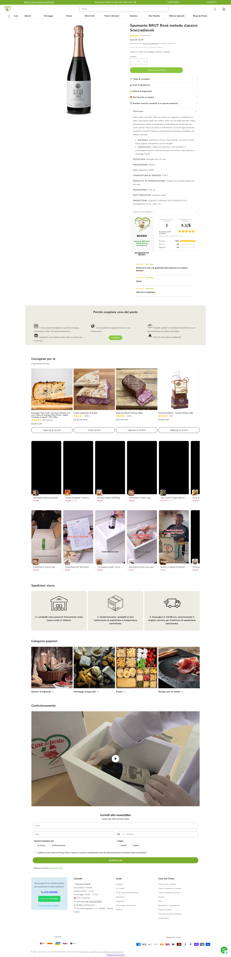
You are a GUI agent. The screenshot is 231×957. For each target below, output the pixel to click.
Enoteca (134, 16)
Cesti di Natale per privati (169, 893)
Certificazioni (163, 918)
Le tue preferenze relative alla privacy (111, 952)
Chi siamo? (120, 888)
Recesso (119, 910)
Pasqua (161, 897)
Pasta (69, 16)
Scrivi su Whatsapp (49, 898)
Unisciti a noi (115, 860)
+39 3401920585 (93, 901)
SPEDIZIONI (173, 2)
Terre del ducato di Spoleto (169, 914)
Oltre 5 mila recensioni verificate (39, 2)
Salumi (28, 16)
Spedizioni (120, 897)
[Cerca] (165, 9)
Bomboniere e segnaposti (169, 905)
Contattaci (115, 338)
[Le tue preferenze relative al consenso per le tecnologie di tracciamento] (227, 952)
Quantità (133, 56)
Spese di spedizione (150, 43)
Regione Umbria (164, 910)
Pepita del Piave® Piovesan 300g (129, 413)
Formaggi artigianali (85, 691)
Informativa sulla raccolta (115, 955)
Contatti (119, 884)
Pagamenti (120, 901)
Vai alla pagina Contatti (48, 906)
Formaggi (48, 16)
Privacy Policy (84, 952)
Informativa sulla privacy (126, 905)
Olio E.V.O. (90, 16)
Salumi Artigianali (41, 691)
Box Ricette (154, 16)
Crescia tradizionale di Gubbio (85, 413)
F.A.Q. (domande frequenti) (127, 893)
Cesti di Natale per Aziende (169, 888)
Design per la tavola (169, 691)
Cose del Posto (42, 952)
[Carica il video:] (115, 758)
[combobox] (123, 9)
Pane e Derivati (111, 16)
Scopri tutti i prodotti (167, 884)
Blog (160, 901)
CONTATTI (212, 2)
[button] (209, 8)
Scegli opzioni (94, 430)
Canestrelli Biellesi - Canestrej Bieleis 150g (175, 413)
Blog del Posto (200, 16)
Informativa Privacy (55, 868)
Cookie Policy (94, 952)
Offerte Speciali (176, 16)
